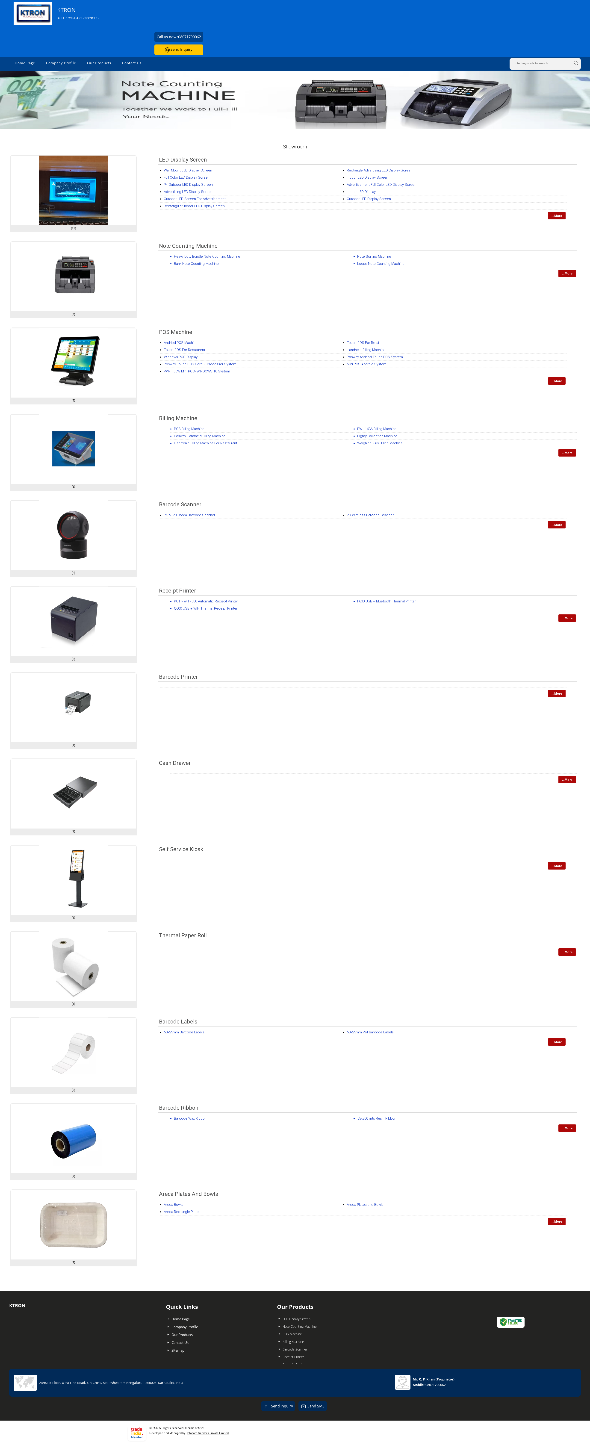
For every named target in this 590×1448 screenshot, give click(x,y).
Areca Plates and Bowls (365, 1205)
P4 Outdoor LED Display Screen (188, 185)
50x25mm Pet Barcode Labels (370, 1032)
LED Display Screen (183, 159)
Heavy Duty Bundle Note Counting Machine (207, 256)
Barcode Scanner (180, 504)
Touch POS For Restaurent (184, 350)
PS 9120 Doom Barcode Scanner (189, 515)
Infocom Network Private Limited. (208, 1433)
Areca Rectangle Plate (181, 1212)
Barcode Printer (178, 677)
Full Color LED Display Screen (186, 177)
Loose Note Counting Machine (380, 264)
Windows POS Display (181, 357)
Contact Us (132, 63)
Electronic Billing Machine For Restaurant (205, 443)
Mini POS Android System (366, 364)
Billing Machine (178, 418)
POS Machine (175, 332)
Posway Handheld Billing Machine (199, 436)
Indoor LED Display (361, 192)
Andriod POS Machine (181, 343)
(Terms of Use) (194, 1428)
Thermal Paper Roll (183, 935)
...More (557, 216)
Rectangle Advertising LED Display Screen (379, 170)
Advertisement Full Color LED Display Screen (381, 185)
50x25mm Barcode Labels (184, 1032)
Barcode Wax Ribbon (190, 1118)
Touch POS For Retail (363, 343)
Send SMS (315, 1406)
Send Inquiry (181, 49)
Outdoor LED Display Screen (369, 199)
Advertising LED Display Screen (188, 192)
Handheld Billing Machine (366, 350)
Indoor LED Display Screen (367, 177)
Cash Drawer (175, 763)
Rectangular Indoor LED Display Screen (194, 206)
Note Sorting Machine (374, 256)
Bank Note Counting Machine (196, 264)
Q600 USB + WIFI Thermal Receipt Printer (205, 608)
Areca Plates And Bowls (188, 1194)
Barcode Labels (178, 1021)
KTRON (78, 13)
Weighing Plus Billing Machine (380, 443)
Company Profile (61, 63)
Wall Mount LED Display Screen (188, 170)
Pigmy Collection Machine (377, 436)
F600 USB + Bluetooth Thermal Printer (386, 601)
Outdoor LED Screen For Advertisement (195, 199)
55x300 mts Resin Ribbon (376, 1118)
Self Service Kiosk (181, 849)
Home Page (25, 63)
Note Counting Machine (188, 246)
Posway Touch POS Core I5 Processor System (200, 364)
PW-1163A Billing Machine (376, 429)
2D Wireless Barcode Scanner (370, 515)
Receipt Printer (177, 590)
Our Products (99, 63)
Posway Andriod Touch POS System (375, 357)
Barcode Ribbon (178, 1108)
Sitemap (177, 1350)
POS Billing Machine (189, 429)
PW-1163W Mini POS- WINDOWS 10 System (197, 371)
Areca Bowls (173, 1205)
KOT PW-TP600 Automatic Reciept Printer (206, 601)
